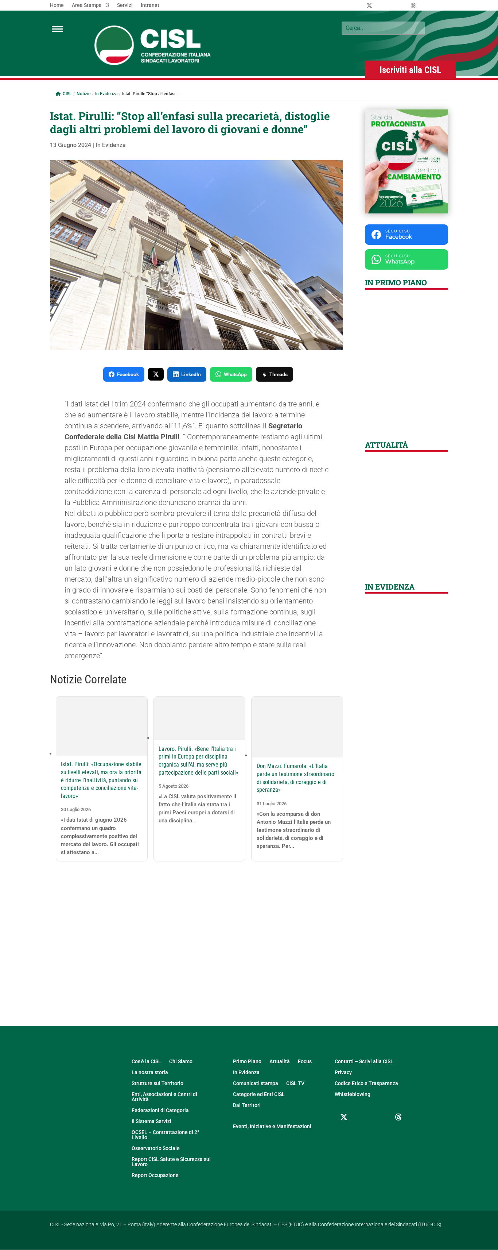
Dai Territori (247, 1105)
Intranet (150, 5)
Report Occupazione (155, 1175)
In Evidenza (106, 93)
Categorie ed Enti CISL (259, 1094)
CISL (67, 93)
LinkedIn (191, 374)
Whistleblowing (352, 1094)
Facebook (128, 374)
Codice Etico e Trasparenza (366, 1083)
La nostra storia (150, 1072)
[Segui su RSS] (362, 1134)
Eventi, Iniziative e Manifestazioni (272, 1126)
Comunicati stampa (255, 1083)
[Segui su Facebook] (362, 1117)
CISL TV (295, 1083)
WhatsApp (235, 374)
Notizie (83, 93)
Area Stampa (87, 5)
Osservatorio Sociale (156, 1148)
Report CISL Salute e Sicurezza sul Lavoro (171, 1162)
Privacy (343, 1072)
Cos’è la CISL (146, 1061)
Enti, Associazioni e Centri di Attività (164, 1097)
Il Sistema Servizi (151, 1121)
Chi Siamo (180, 1061)
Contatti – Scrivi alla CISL (364, 1061)
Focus (305, 1061)
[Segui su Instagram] (380, 1117)
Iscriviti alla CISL (410, 70)
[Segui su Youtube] (343, 1134)
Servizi (125, 5)
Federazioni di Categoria (160, 1110)
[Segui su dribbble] (398, 1117)
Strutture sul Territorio (157, 1083)
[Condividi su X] (156, 374)
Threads (278, 374)
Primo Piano (247, 1061)
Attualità (279, 1061)
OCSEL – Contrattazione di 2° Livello (165, 1135)
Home (57, 5)
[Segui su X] (343, 1117)
